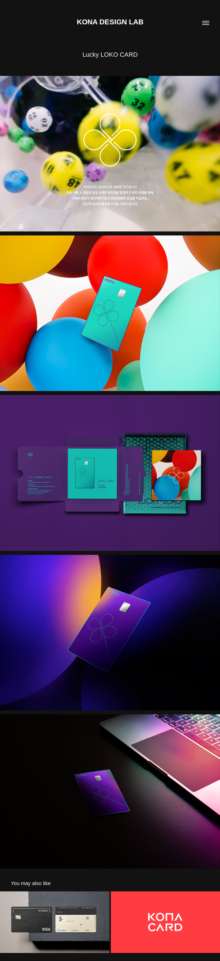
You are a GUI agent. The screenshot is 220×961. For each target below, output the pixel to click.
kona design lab (110, 22)
